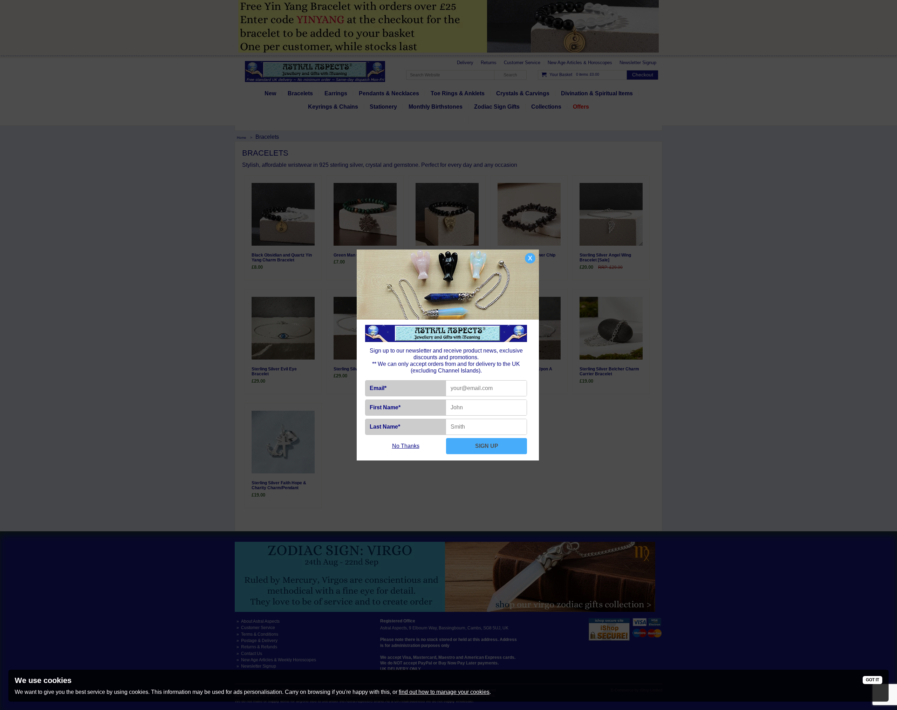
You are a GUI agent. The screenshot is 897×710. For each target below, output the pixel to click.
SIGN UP (486, 446)
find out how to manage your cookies (444, 692)
